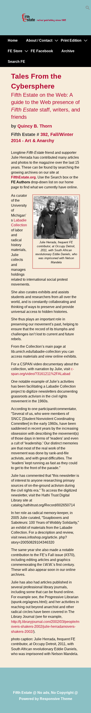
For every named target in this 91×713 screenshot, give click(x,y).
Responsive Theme (56, 699)
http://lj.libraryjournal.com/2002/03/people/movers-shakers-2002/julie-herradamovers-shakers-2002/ (45, 626)
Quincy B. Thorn (34, 126)
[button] (87, 9)
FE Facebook (42, 51)
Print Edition (71, 40)
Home (13, 40)
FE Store (15, 51)
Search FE (16, 61)
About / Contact (39, 40)
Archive (67, 51)
